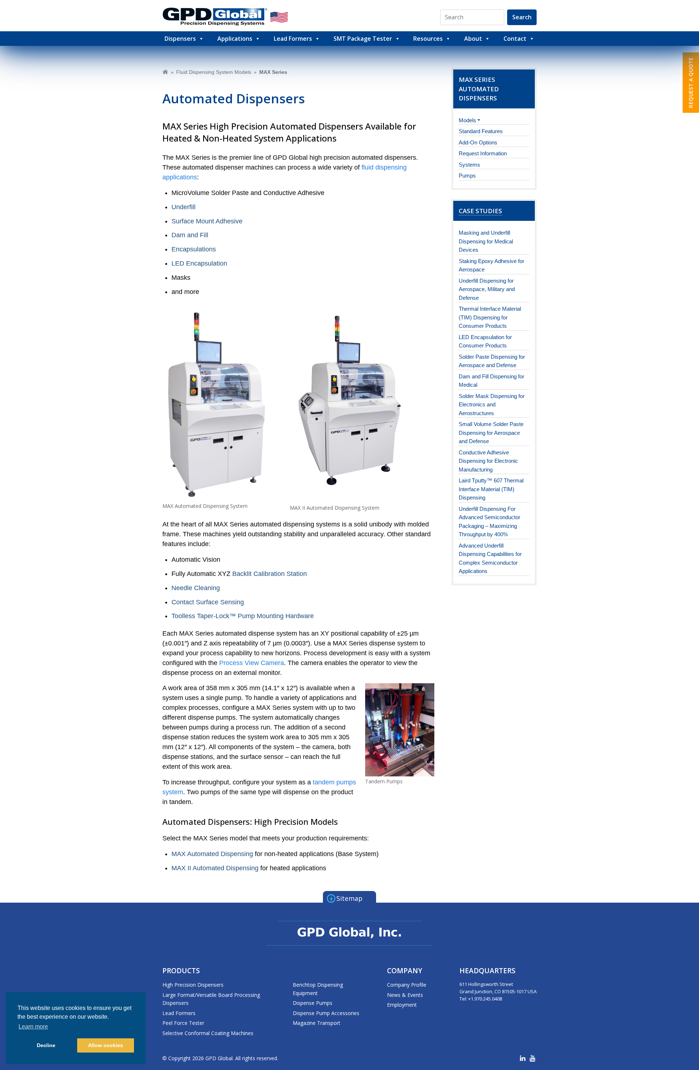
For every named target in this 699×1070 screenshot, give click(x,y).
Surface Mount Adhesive (206, 221)
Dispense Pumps (312, 1002)
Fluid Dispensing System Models (213, 72)
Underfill (183, 207)
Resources (428, 39)
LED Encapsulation (199, 263)
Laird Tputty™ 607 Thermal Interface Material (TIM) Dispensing (491, 489)
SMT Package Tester (362, 39)
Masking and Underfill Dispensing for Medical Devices (486, 241)
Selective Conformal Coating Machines (207, 1033)
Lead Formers (293, 39)
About (473, 39)
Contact (514, 39)
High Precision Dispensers (193, 984)
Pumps (467, 175)
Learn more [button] (33, 1026)
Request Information (483, 153)
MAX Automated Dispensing (212, 854)
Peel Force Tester (183, 1022)
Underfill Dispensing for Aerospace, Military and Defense (487, 289)
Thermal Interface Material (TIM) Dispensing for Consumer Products (490, 317)
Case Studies (480, 211)
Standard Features (481, 131)
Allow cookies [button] (105, 1045)
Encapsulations (193, 249)
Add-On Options (478, 142)
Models (467, 120)
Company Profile (406, 984)
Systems (469, 165)
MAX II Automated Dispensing (215, 868)
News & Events (405, 994)
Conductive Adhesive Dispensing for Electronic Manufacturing (488, 461)
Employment (402, 1004)
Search (522, 17)
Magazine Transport (316, 1022)
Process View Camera (251, 663)
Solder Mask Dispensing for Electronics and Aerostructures (492, 404)
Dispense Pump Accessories (326, 1013)
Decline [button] (46, 1045)
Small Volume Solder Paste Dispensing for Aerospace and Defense (491, 432)
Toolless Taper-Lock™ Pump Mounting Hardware (242, 616)
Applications (234, 39)
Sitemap (346, 898)
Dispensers (180, 39)
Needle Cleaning (195, 588)
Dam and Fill (189, 235)
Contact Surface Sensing (207, 602)
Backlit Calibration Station (269, 573)
